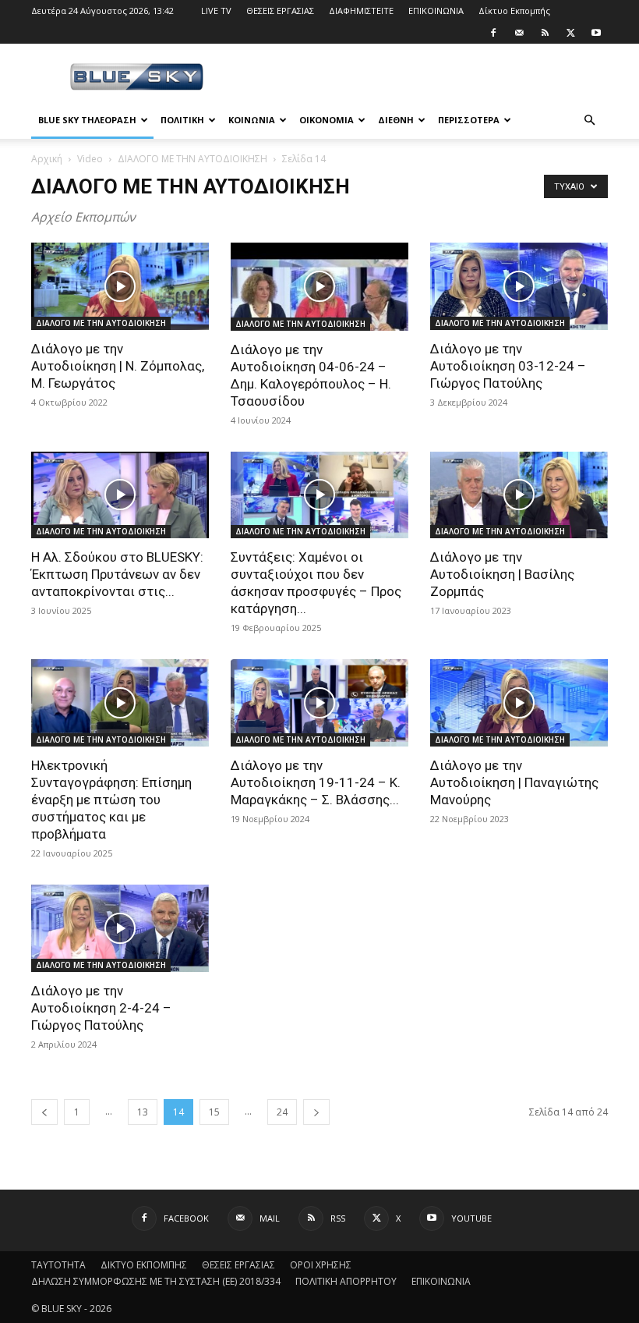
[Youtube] (596, 33)
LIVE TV (216, 10)
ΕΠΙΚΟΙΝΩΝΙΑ (436, 10)
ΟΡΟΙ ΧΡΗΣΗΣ (320, 1265)
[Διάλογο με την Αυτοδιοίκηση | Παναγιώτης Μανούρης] (519, 703)
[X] (570, 33)
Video (90, 158)
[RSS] (544, 33)
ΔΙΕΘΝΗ (396, 120)
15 (214, 1112)
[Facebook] (493, 33)
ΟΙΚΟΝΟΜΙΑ (326, 120)
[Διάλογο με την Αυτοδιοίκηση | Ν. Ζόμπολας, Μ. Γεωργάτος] (120, 286)
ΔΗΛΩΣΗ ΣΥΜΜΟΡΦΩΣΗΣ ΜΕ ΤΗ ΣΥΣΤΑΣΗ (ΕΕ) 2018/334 (156, 1281)
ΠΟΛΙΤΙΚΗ (182, 120)
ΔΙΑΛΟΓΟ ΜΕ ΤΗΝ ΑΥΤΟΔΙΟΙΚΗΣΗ (192, 158)
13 (142, 1112)
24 (282, 1112)
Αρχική (46, 158)
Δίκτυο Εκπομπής (514, 10)
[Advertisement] (424, 78)
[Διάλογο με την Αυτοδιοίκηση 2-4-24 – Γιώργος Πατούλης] (120, 928)
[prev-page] (44, 1112)
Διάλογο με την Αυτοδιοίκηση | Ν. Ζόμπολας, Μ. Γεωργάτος (117, 366)
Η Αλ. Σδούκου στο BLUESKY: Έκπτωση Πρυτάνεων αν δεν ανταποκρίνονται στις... (117, 574)
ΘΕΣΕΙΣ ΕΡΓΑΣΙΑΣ (280, 10)
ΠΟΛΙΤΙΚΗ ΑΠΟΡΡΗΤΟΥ (346, 1281)
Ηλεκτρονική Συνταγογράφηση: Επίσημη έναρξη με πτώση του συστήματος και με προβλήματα (111, 799)
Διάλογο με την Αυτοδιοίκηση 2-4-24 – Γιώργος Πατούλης (101, 1008)
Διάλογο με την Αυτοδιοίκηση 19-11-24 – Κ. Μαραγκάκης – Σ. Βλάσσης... (316, 782)
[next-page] (316, 1112)
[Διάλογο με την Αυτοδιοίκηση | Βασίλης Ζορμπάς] (519, 495)
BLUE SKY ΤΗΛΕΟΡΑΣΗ (87, 120)
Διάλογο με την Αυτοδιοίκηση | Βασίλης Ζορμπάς (502, 574)
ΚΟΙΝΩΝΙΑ (251, 120)
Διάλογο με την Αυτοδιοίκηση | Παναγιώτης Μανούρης (514, 782)
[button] (589, 120)
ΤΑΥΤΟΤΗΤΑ (58, 1265)
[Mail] (519, 33)
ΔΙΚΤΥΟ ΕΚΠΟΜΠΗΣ (144, 1265)
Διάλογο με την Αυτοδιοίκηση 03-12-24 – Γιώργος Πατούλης (508, 366)
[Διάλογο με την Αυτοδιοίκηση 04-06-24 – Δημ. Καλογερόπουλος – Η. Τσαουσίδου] (319, 287)
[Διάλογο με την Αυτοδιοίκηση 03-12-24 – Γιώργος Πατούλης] (519, 286)
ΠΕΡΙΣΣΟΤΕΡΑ (469, 120)
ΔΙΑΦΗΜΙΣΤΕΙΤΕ (361, 10)
